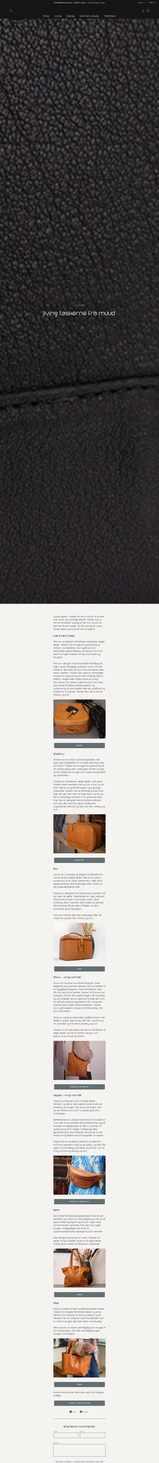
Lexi (79, 969)
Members (110, 15)
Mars (79, 745)
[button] (142, 2)
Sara (79, 1294)
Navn (56, 1431)
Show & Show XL (79, 1087)
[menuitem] (46, 16)
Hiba (79, 1384)
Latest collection (79, 1403)
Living (57, 15)
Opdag (70, 15)
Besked (56, 1443)
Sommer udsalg (89, 15)
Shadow (79, 860)
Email (82, 1431)
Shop (46, 15)
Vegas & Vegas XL (79, 1201)
